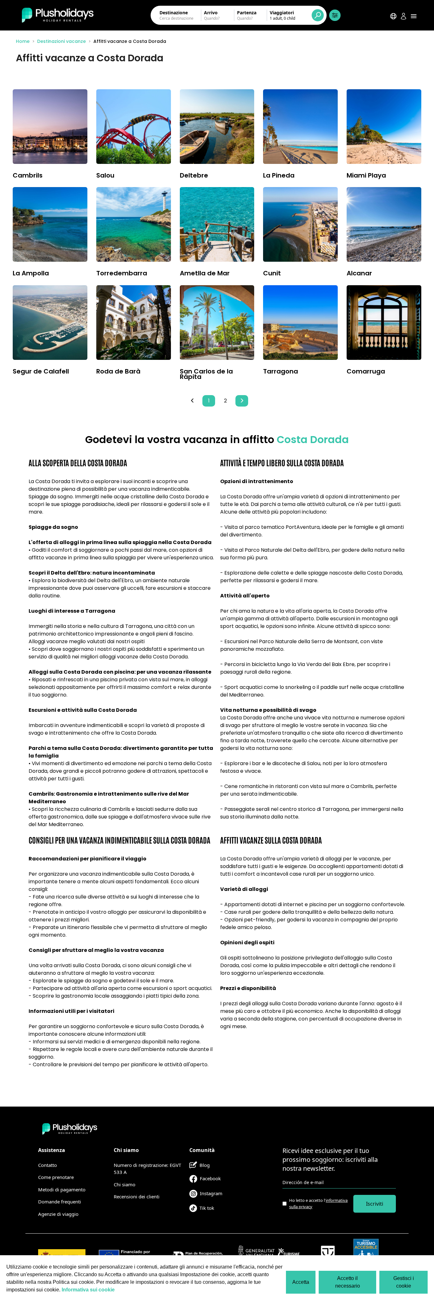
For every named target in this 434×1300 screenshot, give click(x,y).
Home (23, 41)
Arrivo (211, 13)
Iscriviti (374, 1203)
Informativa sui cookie (88, 1289)
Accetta (300, 1282)
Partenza (246, 13)
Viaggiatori (282, 13)
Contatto (47, 1165)
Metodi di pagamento (61, 1189)
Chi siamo (124, 1184)
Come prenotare (56, 1177)
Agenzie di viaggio (58, 1214)
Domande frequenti (59, 1201)
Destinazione (173, 13)
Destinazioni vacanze (61, 41)
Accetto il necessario (347, 1282)
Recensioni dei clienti (136, 1196)
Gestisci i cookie (403, 1282)
